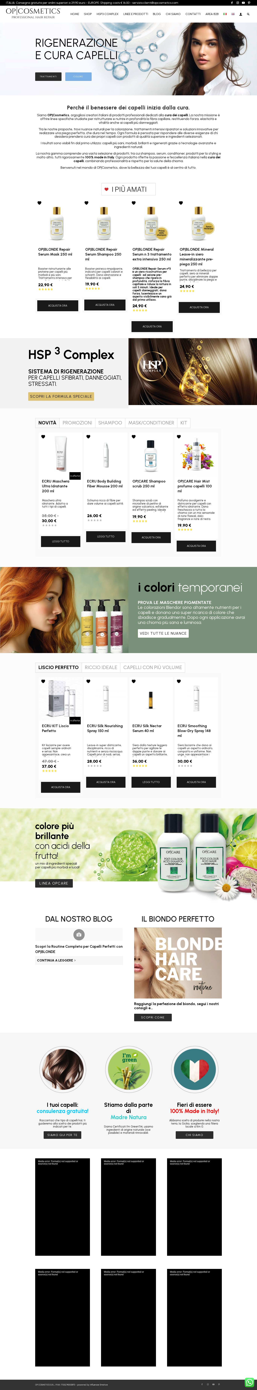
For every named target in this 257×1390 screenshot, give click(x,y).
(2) (151, 525)
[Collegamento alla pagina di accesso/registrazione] (241, 14)
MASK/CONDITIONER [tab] (151, 423)
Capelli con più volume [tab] (152, 667)
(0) (57, 529)
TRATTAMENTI (48, 76)
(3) (151, 769)
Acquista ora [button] (57, 305)
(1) (57, 774)
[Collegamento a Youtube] (243, 3)
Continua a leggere (55, 960)
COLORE (78, 76)
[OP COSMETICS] (33, 14)
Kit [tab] (183, 423)
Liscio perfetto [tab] (58, 667)
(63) (199, 294)
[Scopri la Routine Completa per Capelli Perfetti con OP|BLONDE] (79, 934)
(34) (152, 314)
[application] (62, 1207)
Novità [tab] (47, 423)
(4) (58, 293)
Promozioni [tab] (77, 423)
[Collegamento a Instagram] (237, 3)
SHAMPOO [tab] (110, 423)
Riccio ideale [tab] (101, 667)
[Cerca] (248, 14)
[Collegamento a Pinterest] (249, 3)
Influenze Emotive (99, 1385)
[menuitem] (74, 14)
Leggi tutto (60, 541)
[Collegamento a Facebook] (232, 3)
